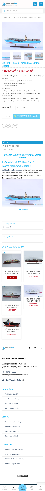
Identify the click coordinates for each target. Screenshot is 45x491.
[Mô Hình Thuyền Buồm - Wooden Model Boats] (13, 4)
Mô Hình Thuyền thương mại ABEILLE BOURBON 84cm (11, 330)
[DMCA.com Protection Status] (22, 475)
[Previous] (5, 36)
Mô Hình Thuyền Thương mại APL (33, 273)
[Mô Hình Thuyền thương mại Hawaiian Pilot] (11, 294)
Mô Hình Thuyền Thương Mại (32, 17)
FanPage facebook (11, 403)
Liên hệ (11, 277)
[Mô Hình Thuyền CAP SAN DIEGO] (33, 291)
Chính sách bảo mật (12, 431)
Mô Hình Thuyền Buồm (12, 380)
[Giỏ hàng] (35, 4)
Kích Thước (7, 107)
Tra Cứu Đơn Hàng (12, 399)
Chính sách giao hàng (13, 422)
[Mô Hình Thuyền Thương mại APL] (33, 260)
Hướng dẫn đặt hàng (12, 426)
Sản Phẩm (16, 17)
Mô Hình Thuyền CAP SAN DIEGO (33, 300)
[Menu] (41, 4)
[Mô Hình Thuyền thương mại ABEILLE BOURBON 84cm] (11, 322)
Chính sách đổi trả (11, 436)
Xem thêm (21, 210)
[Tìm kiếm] (4, 11)
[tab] (22, 142)
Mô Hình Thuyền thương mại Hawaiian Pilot (11, 306)
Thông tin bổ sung (11, 146)
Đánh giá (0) (8, 150)
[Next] (40, 36)
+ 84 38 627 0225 (9, 372)
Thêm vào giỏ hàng (27, 116)
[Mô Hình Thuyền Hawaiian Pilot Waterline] (11, 260)
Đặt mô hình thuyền (12, 408)
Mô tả (5, 142)
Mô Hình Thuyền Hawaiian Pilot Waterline (11, 273)
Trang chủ (6, 17)
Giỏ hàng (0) (7, 227)
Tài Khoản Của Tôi (11, 394)
